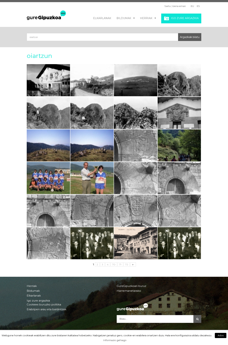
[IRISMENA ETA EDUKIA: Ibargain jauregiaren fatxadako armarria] (179, 113)
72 (126, 264)
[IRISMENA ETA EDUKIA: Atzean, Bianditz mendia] (92, 145)
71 (120, 264)
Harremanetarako (129, 290)
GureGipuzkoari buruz (131, 286)
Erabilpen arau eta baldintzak (46, 309)
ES (198, 6)
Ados (221, 335)
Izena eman (179, 6)
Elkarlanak (102, 18)
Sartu (167, 6)
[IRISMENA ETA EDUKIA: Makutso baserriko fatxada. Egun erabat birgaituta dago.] (48, 80)
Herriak (146, 18)
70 (113, 264)
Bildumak (123, 18)
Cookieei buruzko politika (44, 304)
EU (192, 6)
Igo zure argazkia (185, 18)
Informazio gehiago (114, 340)
